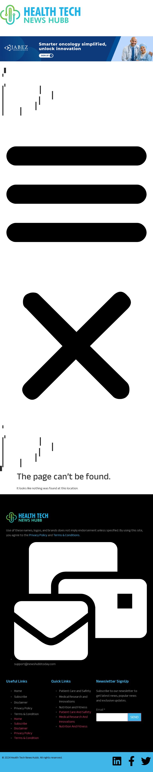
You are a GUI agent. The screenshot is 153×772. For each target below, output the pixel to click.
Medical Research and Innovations (27, 95)
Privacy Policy (38, 535)
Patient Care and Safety (21, 101)
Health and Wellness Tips (21, 90)
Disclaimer (21, 703)
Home (76, 80)
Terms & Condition (26, 714)
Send (134, 717)
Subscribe (11, 112)
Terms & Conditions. (66, 535)
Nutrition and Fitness (19, 106)
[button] (76, 270)
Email (100, 710)
